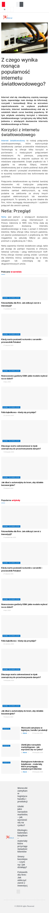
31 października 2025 (9, 309)
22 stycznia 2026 (37, 733)
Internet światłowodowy (13, 140)
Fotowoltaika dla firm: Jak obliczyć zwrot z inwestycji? (24, 879)
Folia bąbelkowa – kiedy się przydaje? (18, 412)
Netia (3, 217)
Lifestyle (6, 762)
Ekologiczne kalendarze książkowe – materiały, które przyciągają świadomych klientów (32, 765)
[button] (21, 17)
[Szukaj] (22, 4)
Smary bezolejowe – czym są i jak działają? (23, 862)
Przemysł (6, 728)
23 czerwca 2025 (8, 415)
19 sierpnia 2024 (8, 488)
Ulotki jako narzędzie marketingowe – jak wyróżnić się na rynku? (32, 747)
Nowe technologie (11, 298)
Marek (25, 733)
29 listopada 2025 (37, 752)
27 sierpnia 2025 (8, 345)
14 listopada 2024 (8, 452)
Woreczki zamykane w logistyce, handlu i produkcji (34, 728)
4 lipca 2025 (7, 382)
